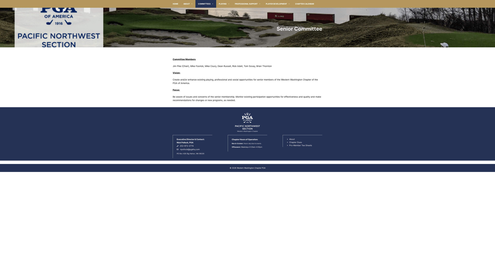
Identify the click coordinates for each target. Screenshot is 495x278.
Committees (204, 4)
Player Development (276, 4)
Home (175, 4)
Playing (223, 4)
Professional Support (246, 4)
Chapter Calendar (304, 4)
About (186, 4)
